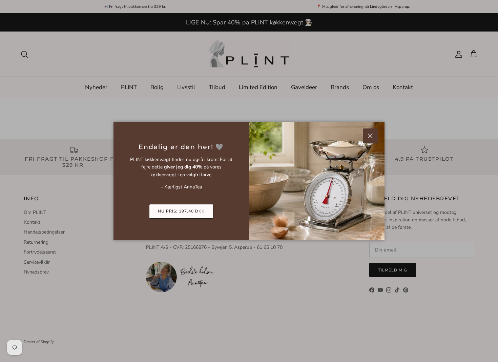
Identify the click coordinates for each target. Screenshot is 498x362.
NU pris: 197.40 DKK (181, 211)
